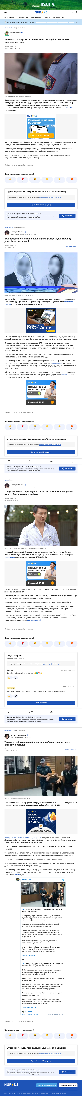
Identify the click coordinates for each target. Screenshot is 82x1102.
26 (10, 645)
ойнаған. (65, 375)
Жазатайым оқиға (58, 17)
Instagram (68, 215)
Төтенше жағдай (35, 17)
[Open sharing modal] (51, 461)
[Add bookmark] (72, 462)
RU (71, 12)
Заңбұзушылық (23, 17)
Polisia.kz (67, 108)
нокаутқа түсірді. (34, 620)
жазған (17, 875)
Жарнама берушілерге (68, 1085)
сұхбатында (9, 557)
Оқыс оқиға (9, 17)
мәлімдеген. (57, 363)
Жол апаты (46, 17)
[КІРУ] (76, 13)
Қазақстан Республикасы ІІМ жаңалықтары (23, 837)
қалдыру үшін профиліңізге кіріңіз (50, 197)
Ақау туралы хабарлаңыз (47, 1085)
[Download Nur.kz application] (41, 5)
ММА (11, 480)
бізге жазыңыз (28, 165)
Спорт (6, 480)
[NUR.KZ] (41, 12)
